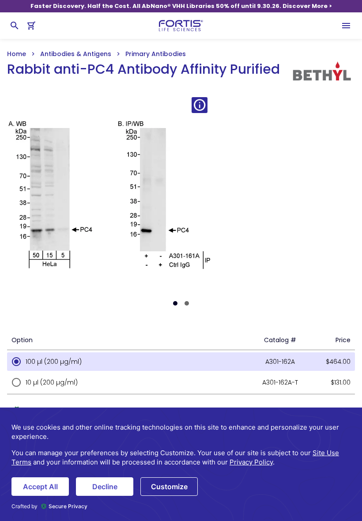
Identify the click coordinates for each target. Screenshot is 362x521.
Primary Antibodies (155, 53)
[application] (181, 464)
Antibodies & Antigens (75, 53)
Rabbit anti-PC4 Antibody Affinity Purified (143, 69)
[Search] (14, 25)
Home (16, 53)
